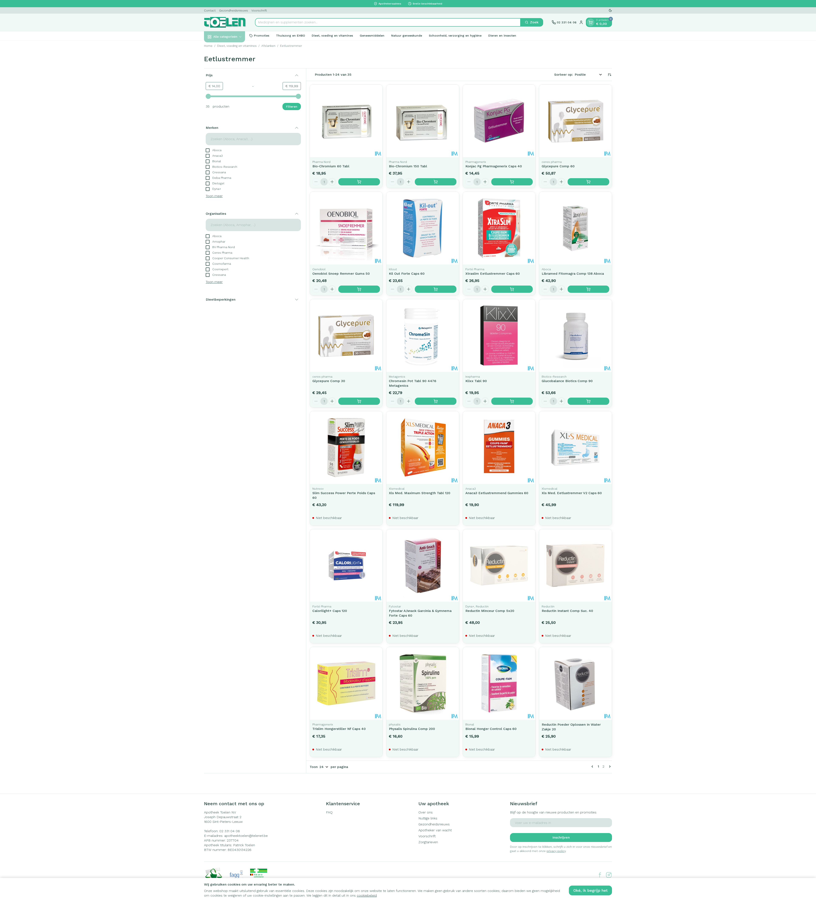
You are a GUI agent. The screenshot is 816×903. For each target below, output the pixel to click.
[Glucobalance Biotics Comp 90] (575, 335)
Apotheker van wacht (435, 830)
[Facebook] (600, 875)
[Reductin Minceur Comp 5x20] (499, 565)
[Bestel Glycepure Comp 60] (588, 181)
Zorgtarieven (428, 842)
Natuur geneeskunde (406, 35)
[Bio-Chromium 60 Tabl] (346, 121)
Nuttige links (427, 818)
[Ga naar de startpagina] (225, 22)
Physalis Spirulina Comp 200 (412, 729)
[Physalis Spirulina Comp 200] (422, 683)
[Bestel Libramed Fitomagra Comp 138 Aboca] (588, 289)
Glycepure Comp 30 (328, 381)
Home (208, 45)
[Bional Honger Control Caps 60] (499, 683)
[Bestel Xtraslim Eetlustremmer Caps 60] (512, 289)
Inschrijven (561, 837)
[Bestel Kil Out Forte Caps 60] (435, 289)
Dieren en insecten (502, 35)
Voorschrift (259, 10)
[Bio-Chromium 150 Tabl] (422, 121)
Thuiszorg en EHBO (290, 35)
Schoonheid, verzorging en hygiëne (455, 35)
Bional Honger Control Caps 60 (491, 729)
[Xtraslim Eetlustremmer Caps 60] (499, 228)
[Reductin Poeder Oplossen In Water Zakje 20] (575, 683)
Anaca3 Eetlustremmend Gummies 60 (496, 493)
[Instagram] (609, 875)
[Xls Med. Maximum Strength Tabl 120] (422, 447)
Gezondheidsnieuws (233, 10)
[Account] (581, 22)
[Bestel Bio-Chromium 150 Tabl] (435, 181)
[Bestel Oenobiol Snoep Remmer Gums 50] (359, 289)
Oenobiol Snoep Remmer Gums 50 (341, 274)
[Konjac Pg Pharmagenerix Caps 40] (499, 121)
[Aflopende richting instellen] (609, 75)
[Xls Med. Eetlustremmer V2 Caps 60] (575, 447)
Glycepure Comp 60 (558, 166)
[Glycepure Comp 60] (575, 121)
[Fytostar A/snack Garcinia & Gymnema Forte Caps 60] (422, 565)
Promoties (261, 35)
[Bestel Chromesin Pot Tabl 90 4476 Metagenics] (435, 401)
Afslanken (268, 45)
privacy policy (556, 851)
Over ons (425, 812)
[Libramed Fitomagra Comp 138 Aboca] (575, 228)
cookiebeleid (367, 895)
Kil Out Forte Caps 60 (407, 274)
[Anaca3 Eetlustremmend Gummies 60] (499, 447)
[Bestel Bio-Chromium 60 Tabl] (359, 181)
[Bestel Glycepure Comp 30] (359, 401)
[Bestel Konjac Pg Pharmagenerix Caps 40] (512, 181)
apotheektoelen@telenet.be (246, 836)
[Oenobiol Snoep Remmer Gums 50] (346, 228)
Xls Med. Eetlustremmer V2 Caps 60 (572, 493)
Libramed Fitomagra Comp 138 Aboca (573, 274)
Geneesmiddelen (372, 35)
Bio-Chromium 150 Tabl (408, 166)
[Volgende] (609, 766)
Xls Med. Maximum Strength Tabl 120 (419, 493)
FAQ (329, 812)
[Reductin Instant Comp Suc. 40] (575, 565)
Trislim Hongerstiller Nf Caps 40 (339, 729)
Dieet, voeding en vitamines (332, 35)
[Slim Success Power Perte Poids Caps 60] (346, 447)
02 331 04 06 (229, 831)
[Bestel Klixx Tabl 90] (512, 401)
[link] (593, 766)
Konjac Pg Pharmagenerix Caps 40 (493, 166)
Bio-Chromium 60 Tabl (330, 166)
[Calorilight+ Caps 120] (346, 565)
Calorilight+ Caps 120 (329, 611)
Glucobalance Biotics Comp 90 (567, 381)
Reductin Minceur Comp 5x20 (489, 611)
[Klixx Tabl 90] (499, 335)
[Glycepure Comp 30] (346, 335)
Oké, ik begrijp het (590, 890)
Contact (210, 10)
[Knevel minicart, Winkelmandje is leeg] (590, 22)
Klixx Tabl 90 (476, 381)
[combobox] (388, 22)
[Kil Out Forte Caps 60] (422, 228)
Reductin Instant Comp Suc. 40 (567, 611)
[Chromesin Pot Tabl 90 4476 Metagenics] (422, 335)
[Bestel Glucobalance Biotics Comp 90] (588, 401)
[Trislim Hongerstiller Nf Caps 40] (346, 683)
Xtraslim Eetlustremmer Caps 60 (492, 274)
